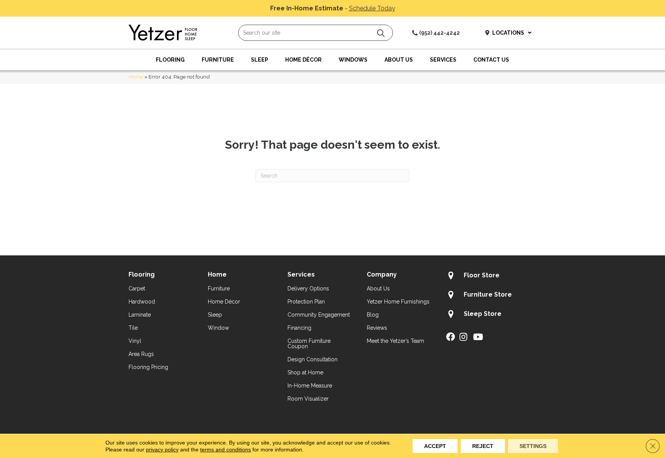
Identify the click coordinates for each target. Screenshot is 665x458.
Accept (435, 446)
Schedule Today (372, 8)
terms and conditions (225, 449)
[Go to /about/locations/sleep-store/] (491, 315)
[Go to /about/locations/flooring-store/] (491, 276)
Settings (533, 446)
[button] (380, 33)
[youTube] (478, 337)
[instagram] (463, 337)
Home (136, 77)
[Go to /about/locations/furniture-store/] (491, 296)
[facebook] (450, 337)
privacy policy (162, 449)
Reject (482, 446)
